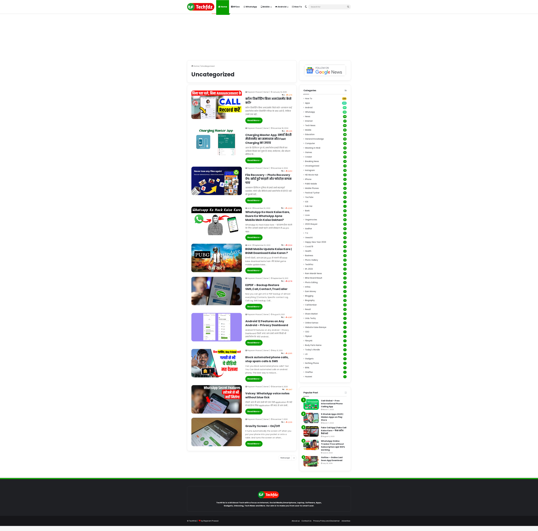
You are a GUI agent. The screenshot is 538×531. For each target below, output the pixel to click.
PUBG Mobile (311, 183)
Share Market (311, 314)
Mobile (266, 6)
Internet (309, 121)
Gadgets (309, 358)
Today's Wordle (312, 349)
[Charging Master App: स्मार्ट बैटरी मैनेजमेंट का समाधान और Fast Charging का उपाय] (216, 141)
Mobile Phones (312, 188)
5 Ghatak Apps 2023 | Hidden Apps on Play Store (332, 417)
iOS (306, 201)
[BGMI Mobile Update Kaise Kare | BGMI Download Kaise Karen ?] (216, 258)
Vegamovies (311, 219)
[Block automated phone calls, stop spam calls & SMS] (216, 363)
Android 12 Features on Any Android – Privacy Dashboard (266, 323)
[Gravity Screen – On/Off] (216, 432)
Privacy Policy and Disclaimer (326, 521)
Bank (307, 210)
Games (308, 152)
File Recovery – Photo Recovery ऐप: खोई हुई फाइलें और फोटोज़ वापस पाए (268, 179)
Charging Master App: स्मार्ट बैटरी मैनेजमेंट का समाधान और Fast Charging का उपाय (268, 139)
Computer (310, 143)
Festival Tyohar (312, 192)
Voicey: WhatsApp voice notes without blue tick (267, 395)
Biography (310, 300)
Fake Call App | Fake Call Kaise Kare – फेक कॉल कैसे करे (333, 430)
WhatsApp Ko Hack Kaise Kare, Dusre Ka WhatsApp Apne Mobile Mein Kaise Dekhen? (267, 216)
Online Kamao (311, 322)
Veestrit (309, 237)
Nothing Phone (312, 363)
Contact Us (306, 521)
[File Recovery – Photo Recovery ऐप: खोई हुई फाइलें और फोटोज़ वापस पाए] (216, 181)
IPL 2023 (309, 269)
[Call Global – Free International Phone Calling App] (311, 404)
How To (298, 6)
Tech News (310, 125)
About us (296, 521)
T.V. (306, 233)
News (307, 116)
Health (308, 251)
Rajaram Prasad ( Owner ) (258, 92)
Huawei (308, 376)
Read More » (253, 120)
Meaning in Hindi (312, 148)
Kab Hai (308, 206)
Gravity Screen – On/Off (262, 426)
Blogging (309, 296)
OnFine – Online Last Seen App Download (332, 459)
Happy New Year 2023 (315, 242)
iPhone (308, 179)
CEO (307, 331)
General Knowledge (314, 139)
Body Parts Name (313, 345)
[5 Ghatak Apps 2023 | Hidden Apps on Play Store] (311, 418)
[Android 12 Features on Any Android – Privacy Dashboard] (216, 327)
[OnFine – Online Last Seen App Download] (311, 461)
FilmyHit (308, 340)
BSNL (307, 367)
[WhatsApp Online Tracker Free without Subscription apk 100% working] (311, 445)
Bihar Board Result (313, 278)
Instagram (310, 170)
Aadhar (308, 228)
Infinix (307, 287)
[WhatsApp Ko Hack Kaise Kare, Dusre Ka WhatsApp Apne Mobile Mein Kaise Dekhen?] (216, 221)
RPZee (236, 6)
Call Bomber (311, 305)
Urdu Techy (310, 318)
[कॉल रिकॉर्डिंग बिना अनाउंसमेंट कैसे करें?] (216, 105)
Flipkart (308, 336)
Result (308, 309)
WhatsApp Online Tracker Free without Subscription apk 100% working (333, 445)
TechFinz (309, 264)
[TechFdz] (200, 7)
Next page (285, 457)
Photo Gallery (311, 260)
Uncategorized (312, 166)
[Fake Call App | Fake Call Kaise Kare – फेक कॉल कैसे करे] (311, 431)
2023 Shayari (311, 224)
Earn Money (310, 291)
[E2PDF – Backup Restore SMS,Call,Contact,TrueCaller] (216, 291)
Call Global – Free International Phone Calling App (332, 403)
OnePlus (309, 372)
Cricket (308, 157)
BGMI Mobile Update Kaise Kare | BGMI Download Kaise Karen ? (268, 251)
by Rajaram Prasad (209, 521)
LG (306, 354)
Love (307, 215)
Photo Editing (311, 282)
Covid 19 (309, 246)
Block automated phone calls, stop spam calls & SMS (267, 359)
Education (310, 134)
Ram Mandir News (313, 273)
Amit (249, 208)
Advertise (346, 521)
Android (281, 6)
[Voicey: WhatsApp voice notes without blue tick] (216, 399)
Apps (307, 103)
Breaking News (312, 161)
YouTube (309, 197)
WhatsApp (251, 6)
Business (309, 255)
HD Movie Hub (311, 174)
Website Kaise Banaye (315, 327)
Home (223, 6)
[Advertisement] (269, 36)
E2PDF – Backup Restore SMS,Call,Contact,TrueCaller (266, 287)
